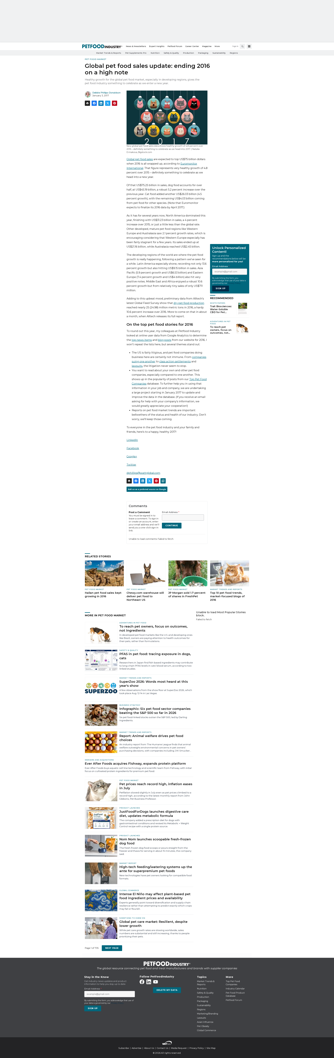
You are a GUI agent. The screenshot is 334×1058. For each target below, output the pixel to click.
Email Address (170, 512)
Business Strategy (129, 705)
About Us (149, 1048)
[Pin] (114, 103)
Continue (171, 525)
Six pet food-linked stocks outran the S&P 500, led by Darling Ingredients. (153, 719)
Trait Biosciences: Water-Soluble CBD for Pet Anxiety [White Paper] (221, 309)
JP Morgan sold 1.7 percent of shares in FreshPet (186, 594)
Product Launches (129, 808)
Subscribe (123, 1048)
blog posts (164, 339)
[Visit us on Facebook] (142, 981)
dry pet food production (189, 303)
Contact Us (162, 1048)
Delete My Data (167, 990)
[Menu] (249, 46)
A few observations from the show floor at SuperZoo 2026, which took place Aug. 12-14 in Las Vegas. (155, 692)
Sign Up (220, 288)
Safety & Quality (128, 650)
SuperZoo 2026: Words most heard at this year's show (153, 684)
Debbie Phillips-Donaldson (106, 92)
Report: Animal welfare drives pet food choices (151, 738)
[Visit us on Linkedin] (148, 981)
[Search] (242, 46)
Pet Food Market (95, 59)
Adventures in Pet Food (132, 623)
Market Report (128, 863)
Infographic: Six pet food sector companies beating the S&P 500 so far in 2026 (155, 711)
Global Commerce (129, 890)
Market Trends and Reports (226, 589)
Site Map (211, 1048)
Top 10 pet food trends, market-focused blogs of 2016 (227, 596)
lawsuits (137, 365)
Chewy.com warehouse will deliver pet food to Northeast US (145, 596)
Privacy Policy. (234, 283)
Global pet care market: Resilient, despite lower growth (153, 924)
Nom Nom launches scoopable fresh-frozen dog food (155, 841)
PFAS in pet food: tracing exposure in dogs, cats (155, 656)
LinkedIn (132, 440)
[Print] (87, 103)
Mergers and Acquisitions (99, 760)
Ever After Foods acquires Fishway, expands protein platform (135, 763)
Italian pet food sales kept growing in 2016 (103, 594)
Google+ (132, 456)
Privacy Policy (196, 1048)
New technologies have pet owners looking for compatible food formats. (155, 877)
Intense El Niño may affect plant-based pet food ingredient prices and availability (154, 896)
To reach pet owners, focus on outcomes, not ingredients (220, 330)
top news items (142, 339)
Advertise (136, 1048)
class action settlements (175, 361)
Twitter (131, 464)
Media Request (179, 1048)
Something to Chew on (132, 918)
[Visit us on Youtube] (155, 981)
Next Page (112, 948)
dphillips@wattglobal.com (143, 472)
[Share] (94, 103)
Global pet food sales (140, 159)
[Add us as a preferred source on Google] (163, 480)
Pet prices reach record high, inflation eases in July (155, 786)
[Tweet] (107, 103)
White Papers (217, 303)
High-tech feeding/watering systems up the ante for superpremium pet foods (155, 869)
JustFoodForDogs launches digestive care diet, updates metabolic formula (154, 814)
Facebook (133, 448)
